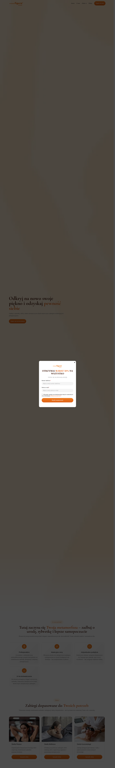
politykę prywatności (55, 396)
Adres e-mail (45, 387)
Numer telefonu (46, 380)
